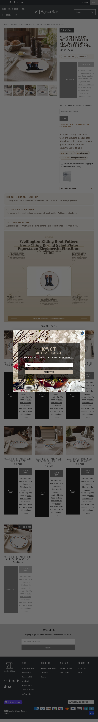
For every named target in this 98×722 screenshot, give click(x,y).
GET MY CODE (49, 372)
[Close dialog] (82, 333)
